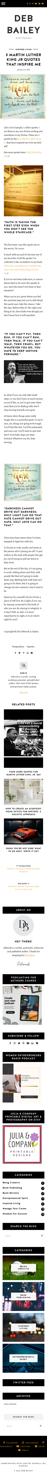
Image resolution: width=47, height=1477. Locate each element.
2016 (28, 152)
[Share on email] (31, 653)
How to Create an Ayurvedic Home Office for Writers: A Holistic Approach (24, 811)
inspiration (18, 646)
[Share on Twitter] (19, 653)
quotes (31, 646)
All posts (23, 692)
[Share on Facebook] (15, 653)
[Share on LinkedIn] (27, 653)
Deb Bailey (23, 24)
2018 (33, 152)
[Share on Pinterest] (23, 653)
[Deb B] (23, 665)
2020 (6, 156)
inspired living (23, 49)
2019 (38, 152)
